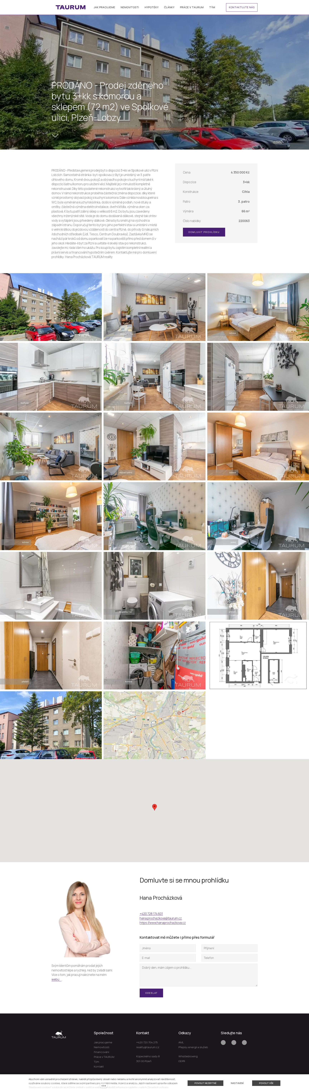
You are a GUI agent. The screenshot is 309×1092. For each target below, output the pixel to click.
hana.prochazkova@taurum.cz (161, 918)
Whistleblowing (188, 1056)
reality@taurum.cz (147, 1047)
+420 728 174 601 (151, 914)
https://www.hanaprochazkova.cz (163, 923)
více (103, 1085)
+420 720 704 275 (147, 1042)
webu (55, 979)
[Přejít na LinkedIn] (244, 1042)
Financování (101, 1052)
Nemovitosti (101, 1047)
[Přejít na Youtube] (233, 1042)
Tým (96, 1062)
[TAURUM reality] (71, 7)
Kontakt (99, 1066)
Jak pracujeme (103, 1042)
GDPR (181, 1061)
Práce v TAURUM (104, 1057)
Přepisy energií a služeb (193, 1047)
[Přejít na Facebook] (223, 1042)
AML (181, 1042)
